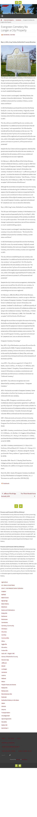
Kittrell (3, 665)
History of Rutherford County (11, 746)
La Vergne (4, 668)
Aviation (3, 590)
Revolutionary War (6, 693)
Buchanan (4, 615)
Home (3, 737)
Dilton (3, 640)
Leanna (3, 674)
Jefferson (4, 662)
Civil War (12, 34)
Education (4, 646)
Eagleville (4, 643)
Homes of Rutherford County (9, 656)
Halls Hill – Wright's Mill (8, 653)
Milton (3, 680)
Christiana (4, 628)
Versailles (4, 721)
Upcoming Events (6, 718)
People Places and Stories (8, 684)
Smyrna (3, 708)
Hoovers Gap (5, 659)
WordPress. (24, 758)
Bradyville (4, 612)
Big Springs (4, 600)
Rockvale (4, 696)
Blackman (4, 606)
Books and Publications (8, 609)
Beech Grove (5, 597)
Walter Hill (4, 724)
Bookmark (6, 483)
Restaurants (4, 690)
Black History (5, 603)
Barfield (3, 594)
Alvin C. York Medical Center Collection (12, 587)
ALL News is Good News (8, 584)
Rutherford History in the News (10, 699)
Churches (4, 631)
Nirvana (18, 758)
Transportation (5, 712)
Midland (3, 677)
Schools (3, 705)
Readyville (4, 687)
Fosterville (4, 649)
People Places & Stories (8, 750)
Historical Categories (9, 20)
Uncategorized (5, 715)
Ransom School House (24, 750)
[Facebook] (16, 2)
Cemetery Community (7, 625)
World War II (4, 727)
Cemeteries (18, 20)
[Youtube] (20, 2)
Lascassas (4, 671)
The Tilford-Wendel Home (28, 493)
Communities (5, 637)
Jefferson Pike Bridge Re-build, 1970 (8, 494)
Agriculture (4, 581)
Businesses (4, 618)
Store (19, 737)
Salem (3, 702)
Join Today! (11, 737)
